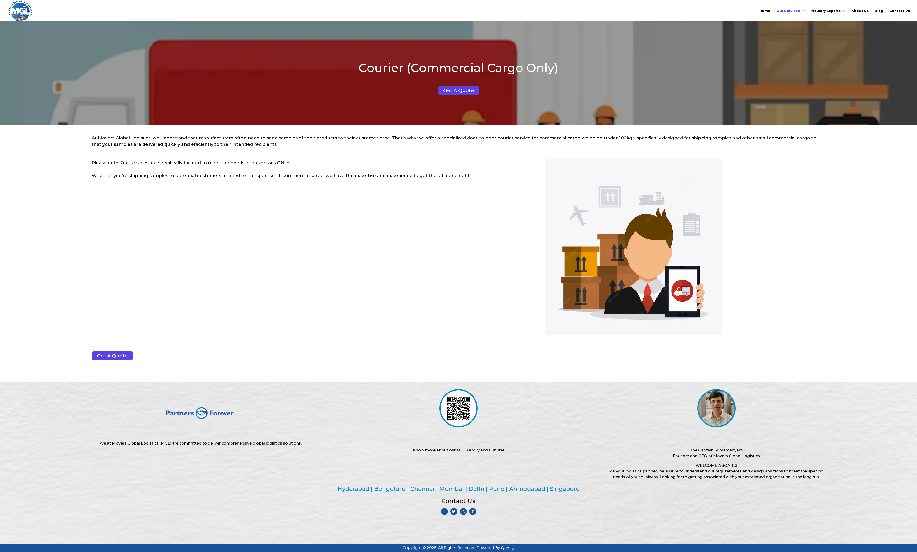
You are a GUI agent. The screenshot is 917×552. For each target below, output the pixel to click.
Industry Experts (826, 11)
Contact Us (899, 11)
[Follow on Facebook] (444, 511)
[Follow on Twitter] (453, 511)
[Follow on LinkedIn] (472, 511)
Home (764, 11)
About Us (860, 11)
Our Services (788, 11)
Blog (879, 11)
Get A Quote (458, 90)
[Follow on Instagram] (463, 511)
